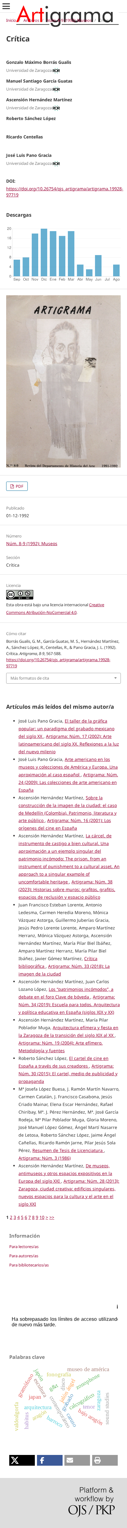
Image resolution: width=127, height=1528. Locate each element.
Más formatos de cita (29, 678)
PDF (19, 486)
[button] (22, 1460)
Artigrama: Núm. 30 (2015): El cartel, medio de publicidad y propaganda (67, 1073)
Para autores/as (23, 1255)
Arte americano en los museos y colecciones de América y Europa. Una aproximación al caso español (68, 767)
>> (51, 1217)
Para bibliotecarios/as (29, 1265)
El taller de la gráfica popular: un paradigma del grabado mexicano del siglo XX (66, 728)
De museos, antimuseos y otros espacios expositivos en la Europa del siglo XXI (65, 1173)
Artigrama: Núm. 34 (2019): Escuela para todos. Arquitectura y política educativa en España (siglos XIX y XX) (69, 1004)
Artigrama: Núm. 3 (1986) (44, 1158)
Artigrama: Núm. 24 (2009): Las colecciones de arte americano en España (68, 782)
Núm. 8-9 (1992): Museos (69, 20)
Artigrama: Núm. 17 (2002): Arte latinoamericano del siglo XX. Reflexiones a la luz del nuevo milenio (68, 743)
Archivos (31, 20)
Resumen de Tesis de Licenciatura (68, 1150)
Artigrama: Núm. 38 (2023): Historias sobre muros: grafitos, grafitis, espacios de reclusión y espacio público (66, 889)
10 (41, 1217)
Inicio (11, 20)
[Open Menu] (6, 6)
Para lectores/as (24, 1246)
